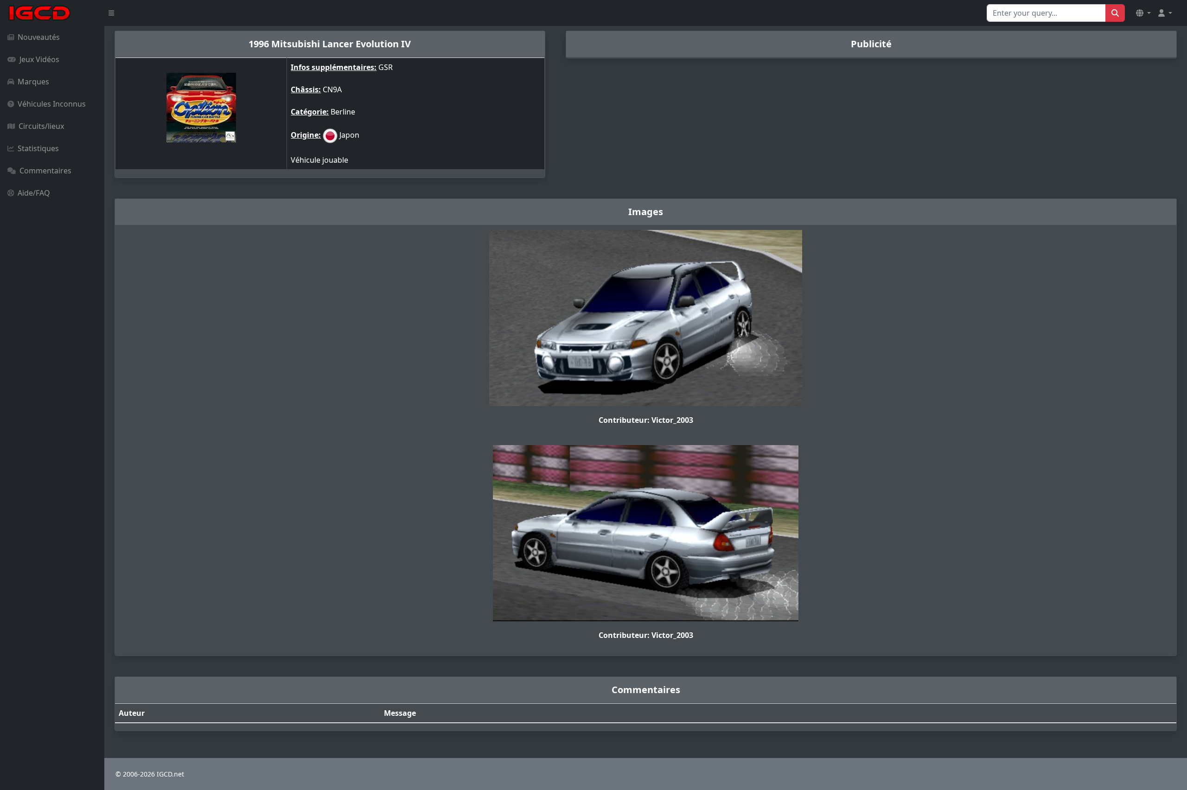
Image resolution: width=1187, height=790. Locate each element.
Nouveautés (39, 37)
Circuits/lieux (41, 126)
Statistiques (38, 148)
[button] (1143, 13)
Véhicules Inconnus (52, 104)
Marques (33, 81)
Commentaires (45, 171)
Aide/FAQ (34, 193)
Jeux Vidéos (39, 59)
